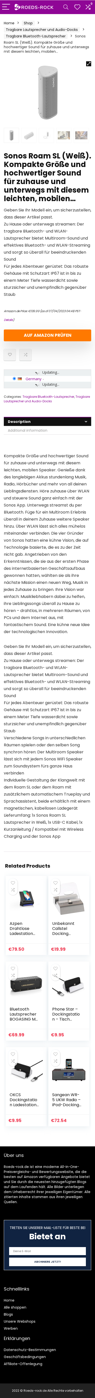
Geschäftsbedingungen (25, 1356)
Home (9, 23)
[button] (88, 63)
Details (8, 320)
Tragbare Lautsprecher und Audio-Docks (42, 29)
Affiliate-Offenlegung (23, 1363)
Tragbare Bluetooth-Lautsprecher (36, 36)
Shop (28, 23)
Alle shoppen (15, 1307)
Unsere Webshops (19, 1321)
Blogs (8, 1314)
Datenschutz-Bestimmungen (30, 1349)
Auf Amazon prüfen (47, 335)
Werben (11, 1328)
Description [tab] (19, 421)
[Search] (66, 7)
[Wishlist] (77, 7)
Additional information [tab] (27, 430)
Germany (34, 378)
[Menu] (6, 7)
